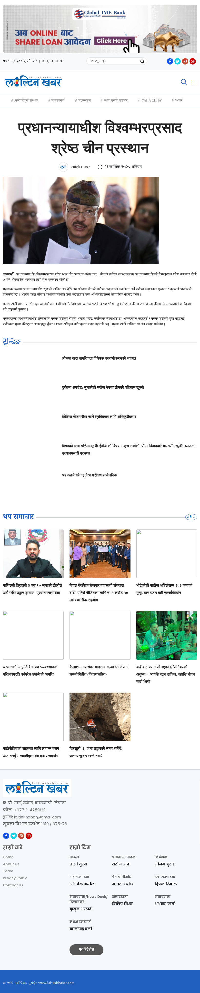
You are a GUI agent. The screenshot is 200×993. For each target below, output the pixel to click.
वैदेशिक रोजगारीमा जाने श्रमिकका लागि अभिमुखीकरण (99, 417)
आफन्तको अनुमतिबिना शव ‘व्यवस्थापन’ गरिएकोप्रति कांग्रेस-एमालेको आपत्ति (30, 670)
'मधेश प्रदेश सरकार (116, 100)
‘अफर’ (179, 100)
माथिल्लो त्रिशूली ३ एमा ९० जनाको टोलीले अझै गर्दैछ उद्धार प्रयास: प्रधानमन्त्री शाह (32, 589)
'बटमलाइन (84, 100)
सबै (189, 517)
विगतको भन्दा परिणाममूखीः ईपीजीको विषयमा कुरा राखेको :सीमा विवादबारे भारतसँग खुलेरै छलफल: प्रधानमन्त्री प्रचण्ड (129, 449)
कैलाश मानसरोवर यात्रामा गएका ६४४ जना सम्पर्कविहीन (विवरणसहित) (99, 670)
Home (8, 856)
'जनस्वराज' (58, 100)
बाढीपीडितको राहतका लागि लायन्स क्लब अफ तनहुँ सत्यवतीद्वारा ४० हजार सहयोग (31, 752)
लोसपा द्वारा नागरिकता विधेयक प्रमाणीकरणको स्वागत (99, 358)
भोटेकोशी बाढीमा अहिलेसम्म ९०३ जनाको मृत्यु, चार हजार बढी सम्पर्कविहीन (164, 589)
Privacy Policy (15, 878)
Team (8, 871)
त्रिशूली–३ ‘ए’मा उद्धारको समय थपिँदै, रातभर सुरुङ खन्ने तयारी (96, 752)
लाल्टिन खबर (80, 167)
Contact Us (13, 885)
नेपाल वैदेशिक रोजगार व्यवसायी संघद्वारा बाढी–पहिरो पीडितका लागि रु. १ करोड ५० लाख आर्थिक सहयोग (99, 592)
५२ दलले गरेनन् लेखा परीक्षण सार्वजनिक (89, 475)
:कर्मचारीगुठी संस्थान (26, 100)
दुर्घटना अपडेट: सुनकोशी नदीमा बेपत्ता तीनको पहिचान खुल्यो (103, 387)
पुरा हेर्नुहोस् (86, 949)
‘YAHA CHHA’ (151, 100)
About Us (11, 864)
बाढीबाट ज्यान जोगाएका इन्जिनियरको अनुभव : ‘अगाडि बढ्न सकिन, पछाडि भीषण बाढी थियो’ (165, 674)
